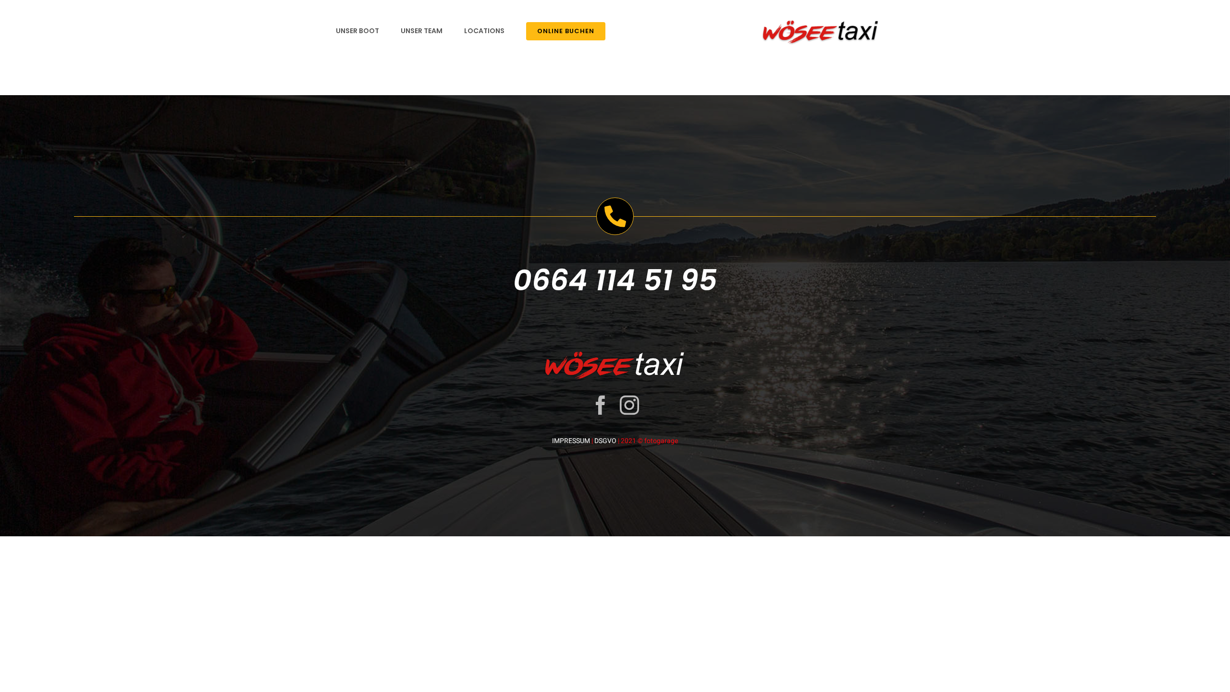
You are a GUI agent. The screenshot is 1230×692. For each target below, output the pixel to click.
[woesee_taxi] (821, 19)
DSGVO (605, 441)
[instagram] (629, 405)
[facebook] (600, 405)
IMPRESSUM (571, 441)
